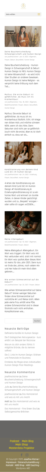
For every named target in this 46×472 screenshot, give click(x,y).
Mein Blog (27, 441)
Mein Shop (21, 444)
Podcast (14, 441)
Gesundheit (20, 60)
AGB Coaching (32, 465)
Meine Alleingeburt (14, 239)
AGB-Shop (19, 465)
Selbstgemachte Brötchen (17, 411)
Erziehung (33, 174)
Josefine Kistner (31, 459)
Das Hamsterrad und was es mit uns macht (21, 396)
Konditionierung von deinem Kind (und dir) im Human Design (21, 170)
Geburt (12, 60)
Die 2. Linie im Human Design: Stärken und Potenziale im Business (23, 356)
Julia (7, 386)
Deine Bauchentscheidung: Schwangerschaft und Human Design (23, 52)
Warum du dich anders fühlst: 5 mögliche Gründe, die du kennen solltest (20, 347)
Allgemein (32, 57)
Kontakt (9, 465)
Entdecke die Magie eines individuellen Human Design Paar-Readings (23, 364)
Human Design (29, 60)
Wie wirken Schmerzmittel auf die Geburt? (22, 280)
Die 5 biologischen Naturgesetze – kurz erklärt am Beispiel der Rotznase (23, 339)
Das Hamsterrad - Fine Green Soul (21, 408)
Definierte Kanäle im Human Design (21, 333)
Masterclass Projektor (21, 448)
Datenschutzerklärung (28, 462)
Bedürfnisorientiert (11, 105)
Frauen (7, 60)
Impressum (11, 462)
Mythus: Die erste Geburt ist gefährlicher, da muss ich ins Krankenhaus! (19, 97)
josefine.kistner (13, 57)
